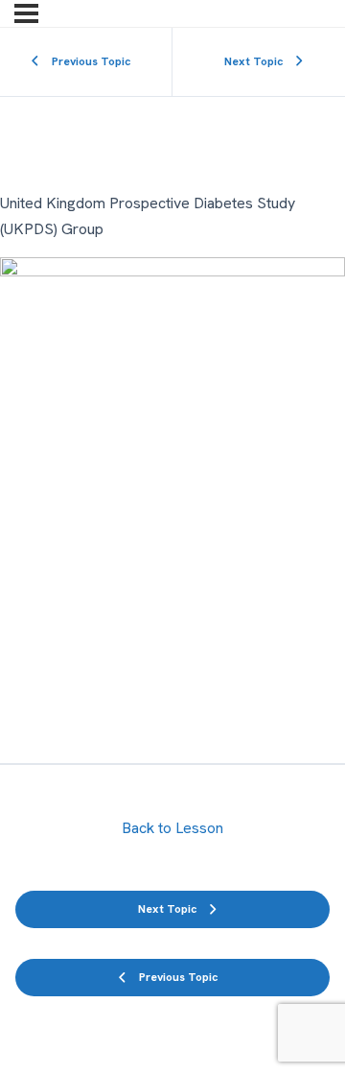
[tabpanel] (172, 469)
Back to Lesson (172, 828)
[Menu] (26, 13)
